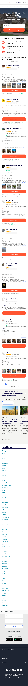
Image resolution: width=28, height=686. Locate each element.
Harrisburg (4, 561)
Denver (4, 478)
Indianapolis (5, 502)
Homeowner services (8, 649)
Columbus (4, 554)
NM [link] (7, 6)
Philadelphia (5, 563)
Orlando (4, 492)
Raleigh (4, 544)
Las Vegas (4, 529)
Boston (4, 512)
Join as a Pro (18, 2)
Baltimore (4, 510)
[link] (14, 68)
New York (4, 534)
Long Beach (5, 460)
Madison (4, 603)
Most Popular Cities (6, 611)
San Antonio (5, 588)
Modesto (4, 465)
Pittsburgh (4, 566)
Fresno (3, 458)
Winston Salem (6, 546)
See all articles (8, 403)
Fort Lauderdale (6, 485)
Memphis (4, 571)
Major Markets (7, 447)
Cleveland (4, 551)
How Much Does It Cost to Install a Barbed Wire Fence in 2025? (9, 421)
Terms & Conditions (22, 677)
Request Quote (14, 90)
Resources (4, 658)
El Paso (4, 581)
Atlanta (4, 497)
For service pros (6, 654)
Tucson (4, 456)
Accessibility (20, 675)
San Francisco (5, 473)
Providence (5, 568)
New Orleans (5, 507)
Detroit (4, 514)
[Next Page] (25, 384)
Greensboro (5, 541)
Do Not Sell (15, 675)
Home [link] (3, 6)
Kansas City (5, 524)
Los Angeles (5, 463)
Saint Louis (5, 527)
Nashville (4, 573)
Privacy (6, 675)
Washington (5, 483)
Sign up (14, 626)
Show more (24, 81)
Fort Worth (5, 583)
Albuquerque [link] (12, 6)
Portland (4, 559)
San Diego (4, 470)
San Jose (4, 475)
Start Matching (14, 30)
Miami (3, 490)
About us (4, 663)
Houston (4, 586)
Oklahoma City (6, 556)
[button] (4, 85)
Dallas (3, 578)
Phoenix (4, 453)
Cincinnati (4, 549)
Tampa (3, 495)
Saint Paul (4, 522)
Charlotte (4, 539)
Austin (3, 576)
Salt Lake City (5, 590)
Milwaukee (5, 605)
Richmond (4, 595)
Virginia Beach (6, 598)
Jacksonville (5, 487)
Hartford (4, 480)
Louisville (4, 505)
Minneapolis (5, 519)
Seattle (4, 600)
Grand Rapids (5, 517)
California (10, 675)
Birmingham (5, 451)
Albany (3, 532)
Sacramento (5, 468)
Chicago (4, 500)
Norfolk (4, 593)
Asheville (4, 536)
